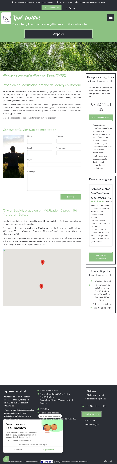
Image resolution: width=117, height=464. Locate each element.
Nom (29, 136)
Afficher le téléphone (102, 304)
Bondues (37, 231)
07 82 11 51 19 (101, 106)
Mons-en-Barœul (50, 231)
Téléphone (61, 148)
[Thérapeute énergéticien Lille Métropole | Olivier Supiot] (7, 18)
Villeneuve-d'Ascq (11, 231)
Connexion (109, 461)
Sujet (29, 159)
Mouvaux (26, 231)
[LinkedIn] (74, 8)
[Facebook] (66, 8)
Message (31, 171)
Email (29, 148)
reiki (31, 224)
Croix (74, 231)
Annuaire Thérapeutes (79, 461)
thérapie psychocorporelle (14, 224)
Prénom (60, 136)
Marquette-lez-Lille (11, 234)
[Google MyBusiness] (70, 8)
